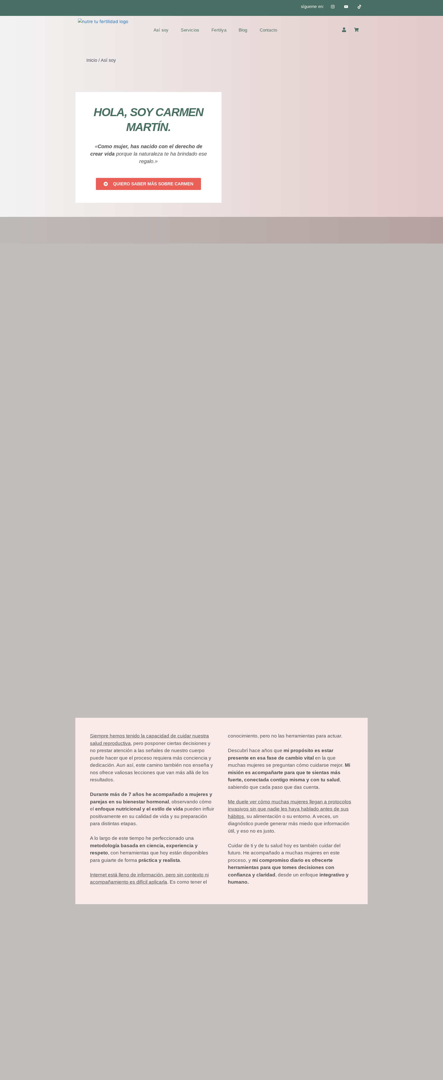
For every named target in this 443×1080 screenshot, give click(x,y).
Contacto (268, 30)
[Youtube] (346, 7)
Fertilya (219, 30)
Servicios (190, 30)
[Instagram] (333, 7)
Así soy (161, 30)
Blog (243, 30)
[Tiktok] (359, 7)
